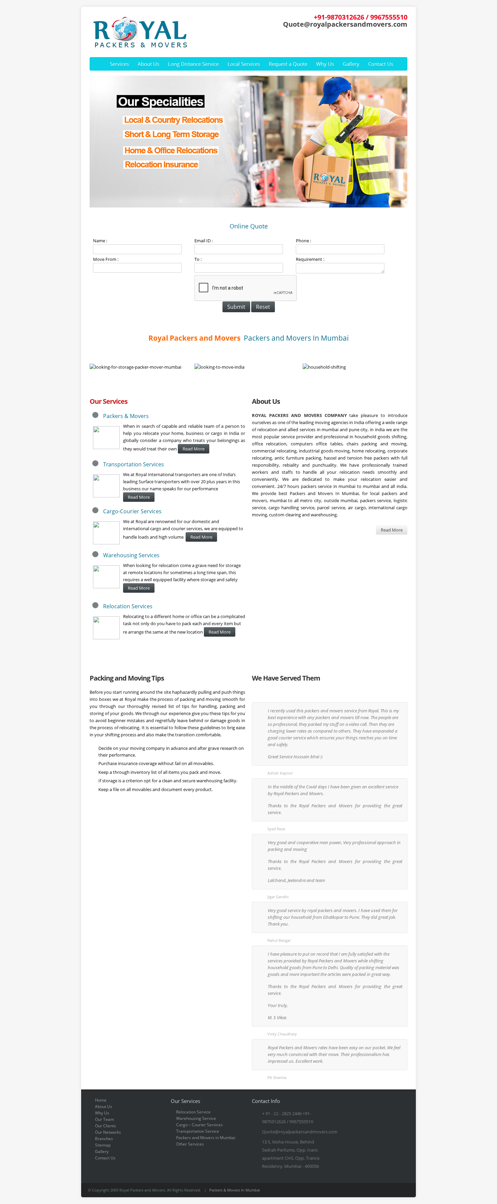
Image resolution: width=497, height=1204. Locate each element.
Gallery (351, 63)
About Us (148, 63)
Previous (96, 141)
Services (119, 63)
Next (401, 141)
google (395, 41)
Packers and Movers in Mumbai (205, 1137)
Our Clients (105, 1126)
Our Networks (108, 1132)
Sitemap (103, 1145)
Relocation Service (193, 1112)
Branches (104, 1138)
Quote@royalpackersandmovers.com (345, 24)
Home (100, 1100)
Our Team (104, 1119)
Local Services (244, 63)
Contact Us (380, 63)
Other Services (190, 1144)
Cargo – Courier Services (199, 1125)
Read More (194, 449)
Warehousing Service (196, 1118)
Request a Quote (288, 63)
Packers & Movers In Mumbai (234, 1190)
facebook (385, 41)
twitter (404, 41)
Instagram (393, 1190)
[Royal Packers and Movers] (139, 47)
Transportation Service (197, 1131)
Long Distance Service (193, 63)
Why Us (325, 63)
